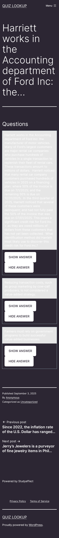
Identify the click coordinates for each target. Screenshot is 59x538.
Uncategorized (29, 401)
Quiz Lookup (14, 6)
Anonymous (12, 397)
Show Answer (20, 257)
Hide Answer (19, 267)
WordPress (36, 524)
